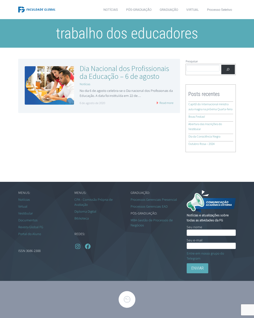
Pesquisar (192, 61)
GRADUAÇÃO (169, 10)
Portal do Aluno (29, 234)
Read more (166, 103)
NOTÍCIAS (110, 10)
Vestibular (25, 213)
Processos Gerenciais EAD (149, 206)
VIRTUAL (192, 10)
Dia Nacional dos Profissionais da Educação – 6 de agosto (124, 72)
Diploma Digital (85, 211)
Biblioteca (81, 218)
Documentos (28, 220)
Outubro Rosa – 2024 (201, 144)
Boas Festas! (196, 116)
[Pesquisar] (228, 69)
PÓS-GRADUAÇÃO (139, 10)
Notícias (85, 84)
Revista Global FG (30, 227)
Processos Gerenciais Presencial (154, 199)
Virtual (22, 206)
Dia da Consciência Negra (204, 136)
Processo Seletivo (219, 10)
